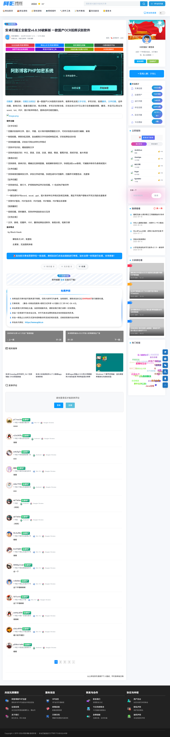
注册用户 (152, 61)
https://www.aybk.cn (34, 322)
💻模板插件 (51, 11)
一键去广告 (145, 386)
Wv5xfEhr (17, 533)
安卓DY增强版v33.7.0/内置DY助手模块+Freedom (144, 292)
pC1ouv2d (17, 420)
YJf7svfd (16, 597)
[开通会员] (165, 358)
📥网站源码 (22, 11)
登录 (62, 280)
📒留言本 (107, 11)
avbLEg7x (17, 452)
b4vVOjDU (17, 549)
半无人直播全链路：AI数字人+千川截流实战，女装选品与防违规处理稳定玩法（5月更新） (148, 223)
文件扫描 (112, 101)
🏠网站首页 (8, 11)
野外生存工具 (131, 373)
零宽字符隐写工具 (50, 49)
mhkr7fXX (17, 484)
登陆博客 (140, 61)
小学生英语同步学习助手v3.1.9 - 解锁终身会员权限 (148, 248)
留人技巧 (151, 368)
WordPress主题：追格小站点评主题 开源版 (148, 231)
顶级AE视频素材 (139, 239)
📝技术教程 (79, 11)
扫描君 (10, 101)
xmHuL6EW (17, 613)
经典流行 (151, 363)
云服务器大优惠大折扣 (79, 49)
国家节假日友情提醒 (20, 49)
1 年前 (15, 423)
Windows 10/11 (146, 375)
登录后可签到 (148, 137)
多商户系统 (146, 359)
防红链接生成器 (79, 45)
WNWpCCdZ (18, 565)
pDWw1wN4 (18, 645)
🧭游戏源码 (36, 11)
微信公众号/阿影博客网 (50, 45)
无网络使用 (158, 362)
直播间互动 (142, 366)
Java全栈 (131, 368)
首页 (107, 38)
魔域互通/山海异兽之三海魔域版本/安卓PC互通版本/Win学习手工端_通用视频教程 (148, 215)
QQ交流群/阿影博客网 (20, 45)
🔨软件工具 (65, 11)
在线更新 (138, 360)
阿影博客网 (15, 36)
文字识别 (82, 101)
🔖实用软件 (11, 24)
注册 (70, 405)
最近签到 (139, 144)
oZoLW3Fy (17, 435)
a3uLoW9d (17, 629)
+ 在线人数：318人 (147, 73)
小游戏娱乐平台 (109, 45)
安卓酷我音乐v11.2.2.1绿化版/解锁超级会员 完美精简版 (146, 311)
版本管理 (160, 378)
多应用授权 (141, 371)
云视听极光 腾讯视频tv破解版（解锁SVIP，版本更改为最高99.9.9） (146, 329)
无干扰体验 (157, 374)
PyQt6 (135, 379)
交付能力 (135, 364)
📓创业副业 (94, 11)
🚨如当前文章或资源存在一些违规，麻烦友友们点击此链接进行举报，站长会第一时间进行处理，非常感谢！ (64, 256)
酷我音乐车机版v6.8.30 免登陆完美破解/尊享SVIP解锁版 (146, 274)
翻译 (104, 101)
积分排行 (154, 144)
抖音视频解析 (108, 49)
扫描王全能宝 (29, 101)
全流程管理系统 (148, 382)
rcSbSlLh (16, 581)
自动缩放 (136, 381)
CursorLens (147, 354)
